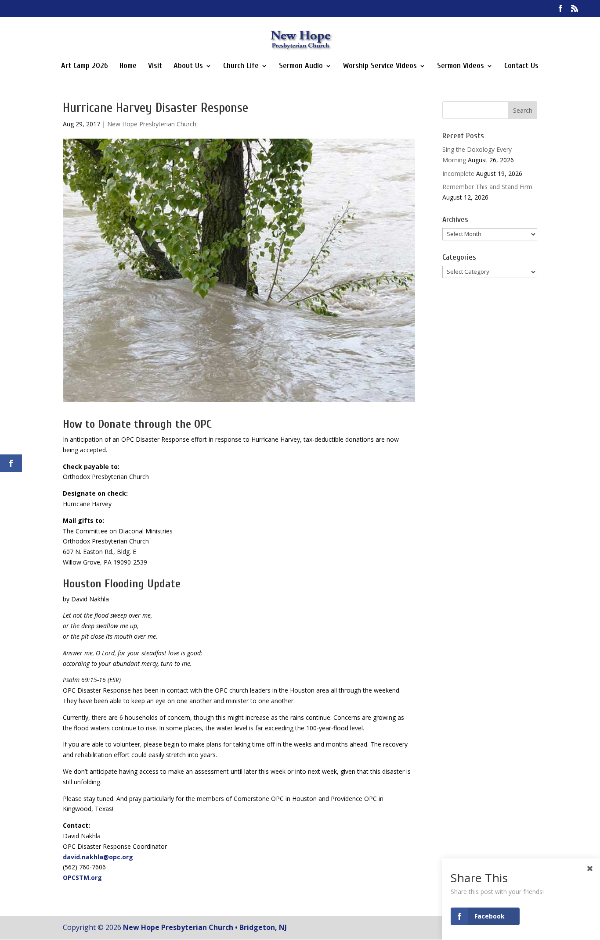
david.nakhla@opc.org (98, 857)
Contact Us (521, 66)
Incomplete (458, 173)
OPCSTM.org (82, 877)
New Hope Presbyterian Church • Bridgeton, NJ (205, 927)
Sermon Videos (460, 66)
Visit (155, 66)
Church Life (241, 66)
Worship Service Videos (380, 66)
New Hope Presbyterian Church (151, 124)
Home (128, 66)
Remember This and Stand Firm (487, 186)
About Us (188, 66)
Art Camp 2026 (84, 66)
